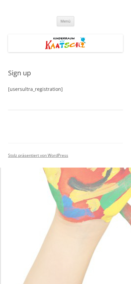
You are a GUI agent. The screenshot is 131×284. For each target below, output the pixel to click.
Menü (65, 21)
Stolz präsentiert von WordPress (38, 155)
